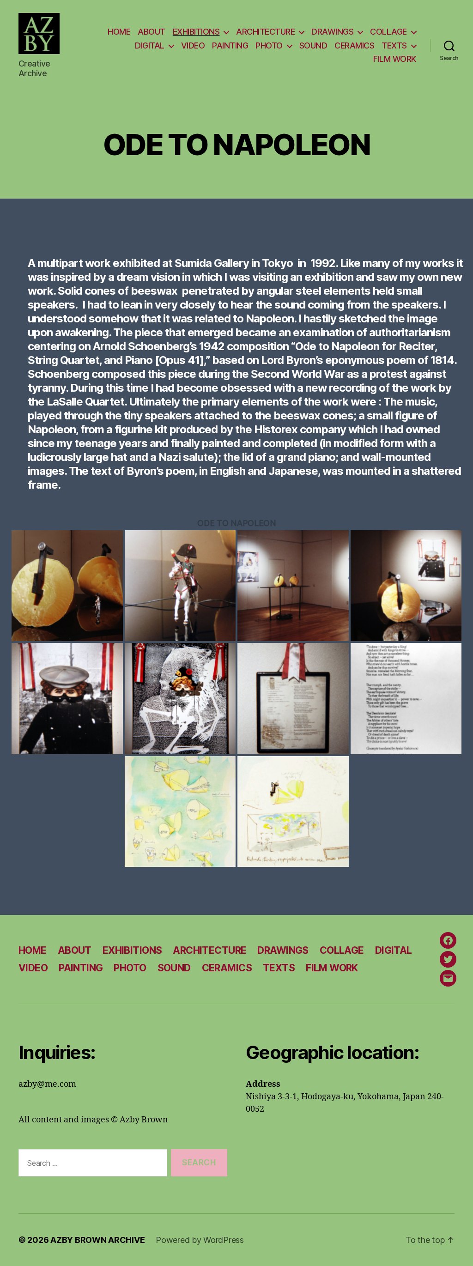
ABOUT (151, 31)
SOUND (313, 45)
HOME (119, 31)
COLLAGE (388, 31)
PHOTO (269, 45)
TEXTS (394, 45)
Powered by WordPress (200, 1240)
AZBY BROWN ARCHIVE (97, 1240)
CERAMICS (354, 45)
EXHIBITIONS (196, 31)
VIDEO (193, 45)
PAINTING (230, 45)
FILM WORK (394, 59)
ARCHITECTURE (265, 31)
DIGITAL (149, 45)
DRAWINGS (332, 31)
